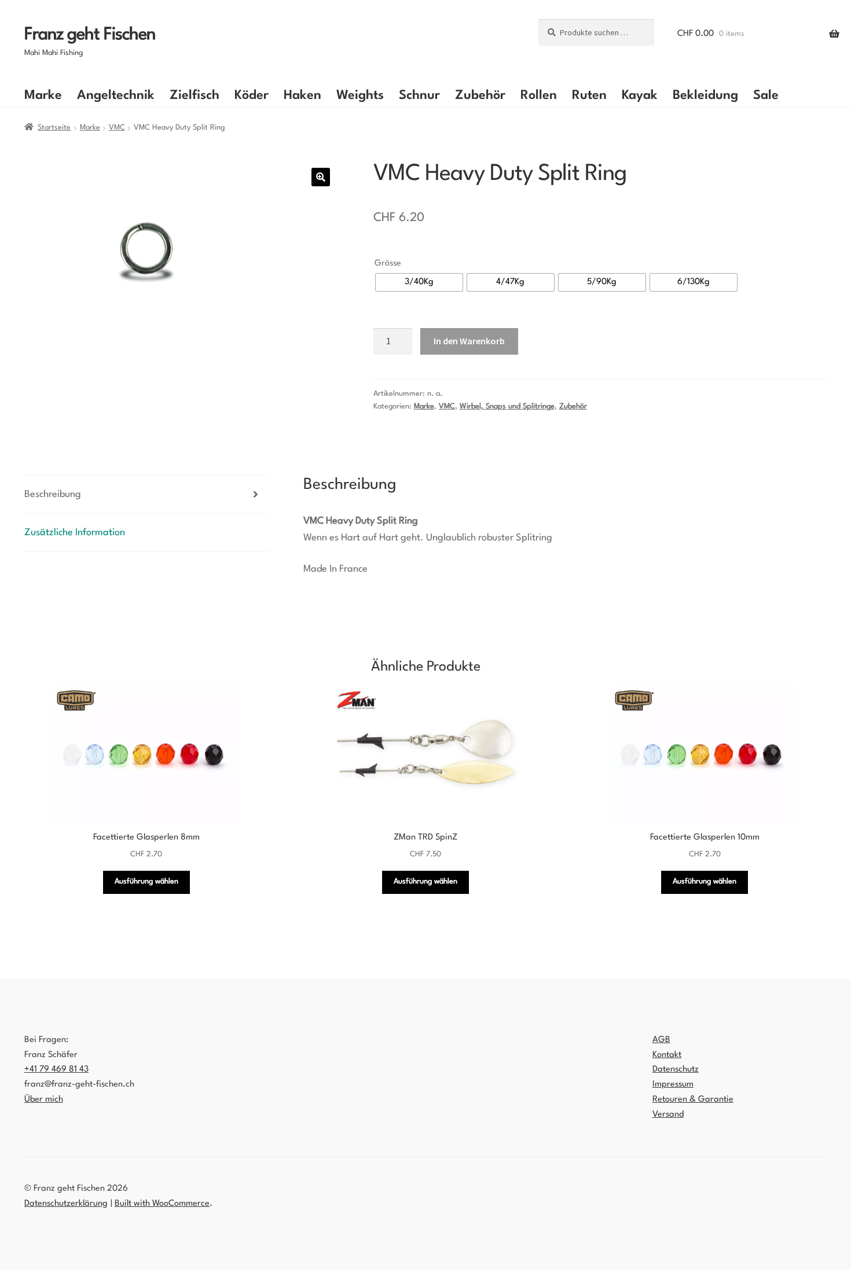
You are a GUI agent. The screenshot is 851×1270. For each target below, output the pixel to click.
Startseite (54, 127)
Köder (251, 95)
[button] (320, 177)
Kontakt (666, 1055)
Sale (766, 95)
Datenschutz (675, 1069)
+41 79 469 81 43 (56, 1069)
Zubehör (480, 95)
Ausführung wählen (146, 881)
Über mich (43, 1099)
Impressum (673, 1084)
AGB (661, 1040)
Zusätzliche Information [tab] (74, 533)
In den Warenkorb (469, 341)
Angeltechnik (116, 95)
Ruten (589, 95)
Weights (360, 95)
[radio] (419, 282)
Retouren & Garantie (692, 1099)
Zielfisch (194, 95)
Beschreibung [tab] (52, 494)
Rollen (538, 95)
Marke (43, 95)
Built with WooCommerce (162, 1203)
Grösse (388, 263)
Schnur (419, 95)
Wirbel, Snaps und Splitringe (507, 406)
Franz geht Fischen (89, 35)
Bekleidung (705, 95)
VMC (117, 127)
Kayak (640, 95)
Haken (302, 95)
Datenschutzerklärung (66, 1203)
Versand (668, 1114)
